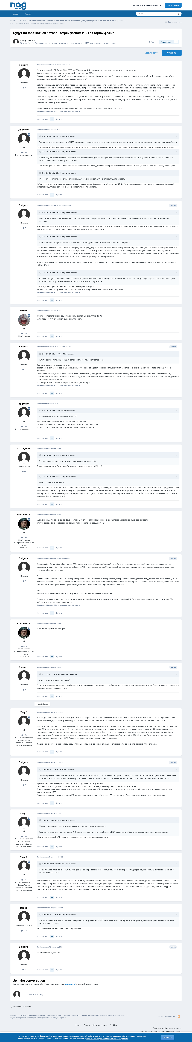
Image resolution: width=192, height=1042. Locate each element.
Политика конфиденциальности (167, 1028)
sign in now (70, 984)
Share (152, 42)
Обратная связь (99, 1025)
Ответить (171, 53)
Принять (168, 1037)
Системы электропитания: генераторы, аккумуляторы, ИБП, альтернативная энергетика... (76, 43)
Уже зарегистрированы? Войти (147, 5)
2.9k (25, 333)
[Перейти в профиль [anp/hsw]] (24, 139)
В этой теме (167, 14)
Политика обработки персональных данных (161, 1031)
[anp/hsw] (23, 129)
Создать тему (151, 53)
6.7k (25, 735)
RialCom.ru (23, 514)
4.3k (25, 537)
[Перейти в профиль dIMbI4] (24, 320)
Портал (28, 14)
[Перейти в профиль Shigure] (16, 42)
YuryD (23, 712)
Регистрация (173, 5)
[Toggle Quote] (40, 136)
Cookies (113, 1025)
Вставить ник (42, 119)
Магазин (16, 14)
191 (25, 471)
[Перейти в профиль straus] (24, 917)
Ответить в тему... (35, 994)
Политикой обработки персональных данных (107, 1039)
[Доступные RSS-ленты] (179, 1016)
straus (23, 907)
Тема (86, 1025)
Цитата (59, 119)
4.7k (25, 152)
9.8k (25, 931)
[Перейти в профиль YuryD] (24, 721)
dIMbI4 (23, 310)
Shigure (31, 40)
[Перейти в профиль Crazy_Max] (24, 458)
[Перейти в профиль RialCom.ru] (24, 524)
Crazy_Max (23, 448)
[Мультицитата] (52, 119)
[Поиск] (179, 14)
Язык (77, 1025)
